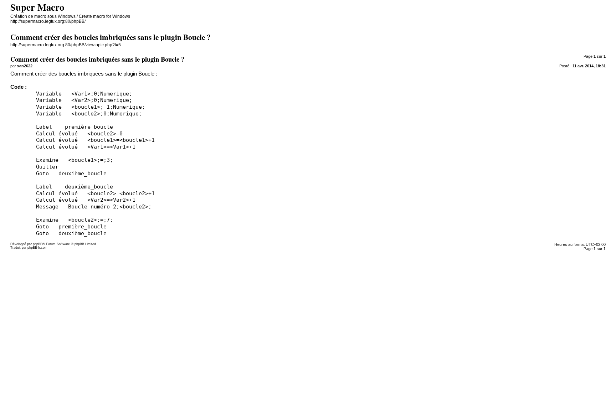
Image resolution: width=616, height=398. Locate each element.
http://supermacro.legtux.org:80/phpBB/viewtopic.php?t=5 (65, 44)
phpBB (37, 244)
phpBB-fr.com (37, 247)
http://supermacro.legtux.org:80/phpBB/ (48, 21)
